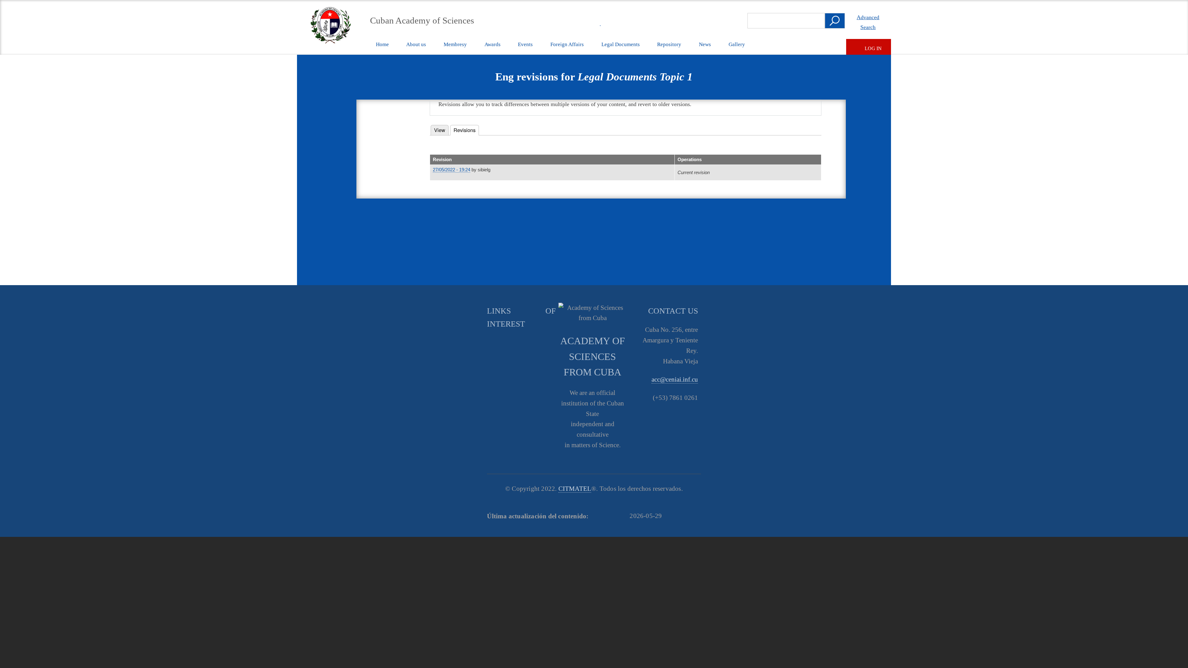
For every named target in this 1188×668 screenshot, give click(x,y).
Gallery (737, 44)
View (439, 130)
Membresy (455, 44)
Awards (492, 44)
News (705, 44)
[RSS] (564, 24)
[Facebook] (550, 24)
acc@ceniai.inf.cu (675, 379)
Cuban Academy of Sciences (422, 20)
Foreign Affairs (567, 44)
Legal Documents (620, 44)
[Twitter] (536, 24)
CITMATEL (575, 488)
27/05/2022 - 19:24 (451, 169)
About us (416, 44)
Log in (873, 48)
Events (525, 44)
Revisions (466, 130)
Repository (669, 44)
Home (382, 44)
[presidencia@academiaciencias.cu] (578, 24)
